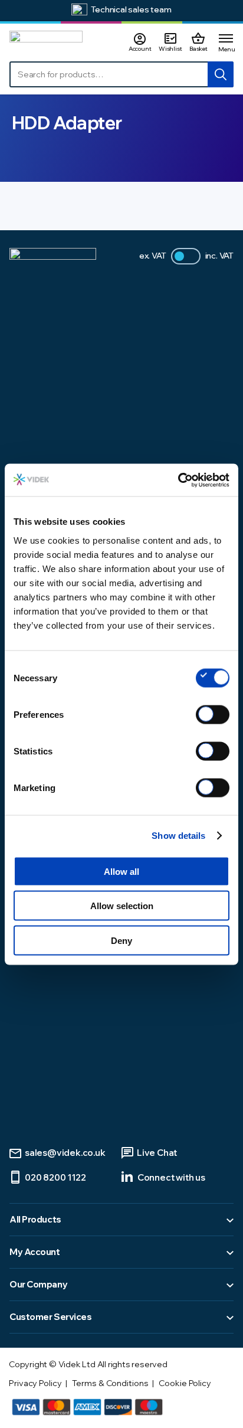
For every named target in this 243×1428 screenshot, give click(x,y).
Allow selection (121, 906)
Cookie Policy (185, 1383)
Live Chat (157, 1152)
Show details (178, 836)
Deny (121, 940)
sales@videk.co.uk (65, 1152)
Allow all (121, 871)
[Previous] (14, 11)
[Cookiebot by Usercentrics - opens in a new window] (177, 480)
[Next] (228, 11)
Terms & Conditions (110, 1383)
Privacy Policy (35, 1383)
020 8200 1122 (55, 1177)
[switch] (212, 714)
